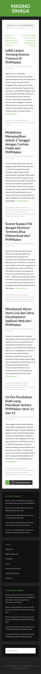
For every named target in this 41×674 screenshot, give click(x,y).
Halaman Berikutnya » (23, 482)
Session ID (27, 122)
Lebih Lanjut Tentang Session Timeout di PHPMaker (17, 56)
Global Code (14, 212)
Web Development (11, 554)
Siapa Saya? (9, 549)
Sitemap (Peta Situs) (12, 573)
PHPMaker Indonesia (12, 214)
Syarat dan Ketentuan (12, 568)
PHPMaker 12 (19, 122)
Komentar (8, 578)
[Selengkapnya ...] (11, 114)
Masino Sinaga (20, 8)
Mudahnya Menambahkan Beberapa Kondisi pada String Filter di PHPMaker (11, 40)
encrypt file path (19, 299)
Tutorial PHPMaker (17, 216)
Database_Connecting (13, 472)
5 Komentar (9, 331)
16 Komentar (9, 419)
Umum (7, 564)
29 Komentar (9, 158)
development (10, 387)
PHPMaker (24, 120)
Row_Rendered (25, 214)
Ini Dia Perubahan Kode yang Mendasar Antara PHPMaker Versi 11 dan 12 (19, 405)
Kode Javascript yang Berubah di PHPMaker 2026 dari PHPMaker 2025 (20, 609)
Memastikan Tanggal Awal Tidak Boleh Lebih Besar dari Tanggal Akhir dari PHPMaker (29, 40)
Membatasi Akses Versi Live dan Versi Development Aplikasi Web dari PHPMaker (19, 317)
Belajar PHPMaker (21, 210)
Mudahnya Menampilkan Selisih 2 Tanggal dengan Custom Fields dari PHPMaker (17, 142)
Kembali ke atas (23, 668)
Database (31, 470)
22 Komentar (9, 246)
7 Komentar (9, 68)
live (16, 387)
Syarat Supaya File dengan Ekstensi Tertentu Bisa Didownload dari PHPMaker (18, 231)
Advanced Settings (21, 297)
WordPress (29, 666)
